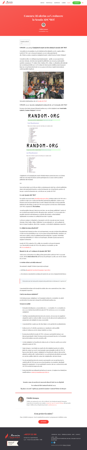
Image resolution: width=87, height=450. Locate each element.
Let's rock (43, 421)
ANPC (73, 434)
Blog (68, 2)
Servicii (42, 2)
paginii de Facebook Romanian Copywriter (38, 270)
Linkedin (54, 442)
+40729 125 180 (30, 434)
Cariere (64, 2)
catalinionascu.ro (52, 405)
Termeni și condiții (66, 434)
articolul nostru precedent (41, 198)
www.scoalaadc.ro (26, 247)
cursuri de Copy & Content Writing (54, 403)
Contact (76, 2)
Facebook (52, 442)
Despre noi (57, 2)
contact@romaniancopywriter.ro (40, 372)
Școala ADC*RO (42, 101)
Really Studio (67, 445)
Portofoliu (49, 2)
